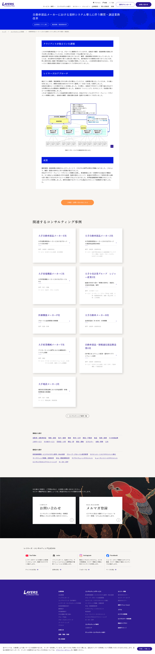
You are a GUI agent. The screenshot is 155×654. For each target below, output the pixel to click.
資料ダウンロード (125, 4)
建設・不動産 (87, 438)
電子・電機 (62, 438)
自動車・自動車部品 (39, 438)
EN (113, 3)
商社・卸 (71, 441)
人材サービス (37, 441)
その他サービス (49, 441)
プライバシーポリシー (63, 650)
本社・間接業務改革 (63, 458)
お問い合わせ (143, 4)
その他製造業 (113, 438)
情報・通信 (52, 438)
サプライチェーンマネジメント (82, 458)
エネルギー (89, 441)
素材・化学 (77, 438)
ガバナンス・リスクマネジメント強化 (103, 454)
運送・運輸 (80, 441)
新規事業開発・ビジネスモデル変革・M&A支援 (49, 454)
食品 (95, 438)
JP (110, 3)
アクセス (98, 3)
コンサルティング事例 (17, 31)
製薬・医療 (103, 438)
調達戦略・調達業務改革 (59, 24)
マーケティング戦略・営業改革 (43, 458)
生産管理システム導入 (41, 24)
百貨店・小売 (61, 441)
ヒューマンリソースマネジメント (106, 458)
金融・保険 (99, 441)
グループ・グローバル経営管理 (77, 454)
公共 (106, 441)
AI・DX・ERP (63, 462)
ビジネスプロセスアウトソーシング (45, 462)
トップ (4, 31)
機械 (69, 438)
